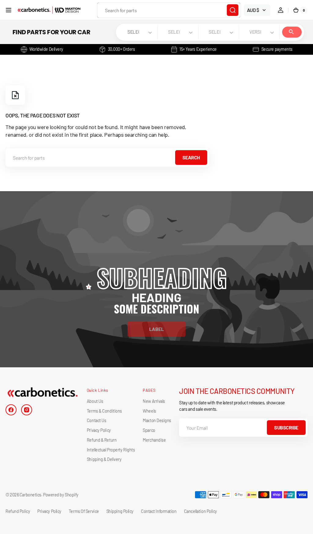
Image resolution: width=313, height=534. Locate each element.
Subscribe (286, 427)
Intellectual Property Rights (111, 449)
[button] (8, 10)
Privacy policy (49, 511)
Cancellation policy (200, 511)
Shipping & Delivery (104, 459)
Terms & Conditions (104, 410)
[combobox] (168, 10)
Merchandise (154, 440)
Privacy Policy (99, 430)
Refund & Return (101, 440)
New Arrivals (154, 401)
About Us (95, 401)
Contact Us (96, 420)
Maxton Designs (157, 420)
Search (292, 32)
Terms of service (84, 511)
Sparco (149, 430)
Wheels (149, 410)
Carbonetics (30, 494)
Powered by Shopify (61, 494)
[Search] (232, 10)
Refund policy (18, 511)
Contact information (158, 511)
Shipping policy (120, 511)
